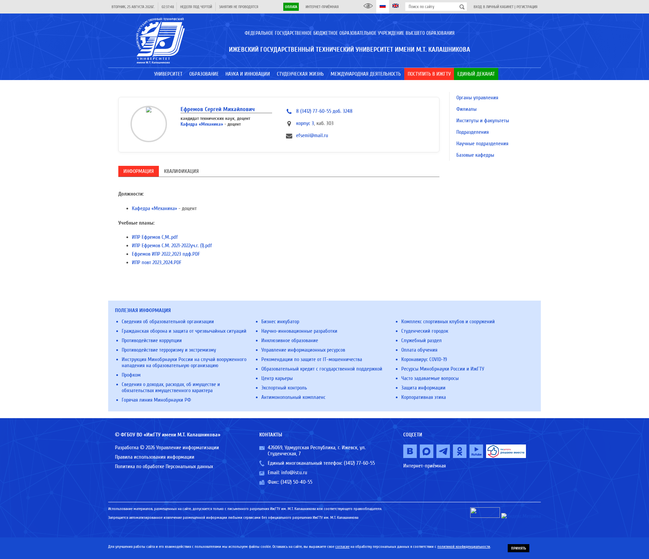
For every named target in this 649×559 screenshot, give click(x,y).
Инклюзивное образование (289, 340)
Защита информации (423, 388)
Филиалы (466, 109)
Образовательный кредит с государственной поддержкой (321, 369)
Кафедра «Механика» (202, 124)
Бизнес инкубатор (280, 322)
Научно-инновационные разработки (299, 331)
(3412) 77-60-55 (359, 463)
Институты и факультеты (482, 121)
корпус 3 (305, 123)
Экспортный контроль (284, 388)
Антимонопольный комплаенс (293, 397)
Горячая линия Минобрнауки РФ (156, 400)
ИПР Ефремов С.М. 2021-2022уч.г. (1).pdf (172, 246)
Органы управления (477, 98)
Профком (131, 375)
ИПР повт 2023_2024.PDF (157, 262)
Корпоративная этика (423, 397)
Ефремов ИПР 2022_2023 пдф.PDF (166, 254)
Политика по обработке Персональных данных (164, 466)
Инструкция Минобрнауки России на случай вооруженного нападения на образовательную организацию (184, 362)
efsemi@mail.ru (312, 135)
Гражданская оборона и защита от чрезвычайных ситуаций (184, 331)
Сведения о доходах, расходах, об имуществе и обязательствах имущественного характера (171, 387)
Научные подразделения (482, 144)
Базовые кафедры (475, 155)
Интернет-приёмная (322, 6)
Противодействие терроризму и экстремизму (169, 350)
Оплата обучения (419, 350)
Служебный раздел (421, 340)
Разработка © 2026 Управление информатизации (167, 447)
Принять (518, 548)
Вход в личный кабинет (493, 6)
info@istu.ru (294, 472)
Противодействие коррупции (152, 340)
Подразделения (472, 132)
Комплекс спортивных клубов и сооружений (448, 322)
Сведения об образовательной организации (168, 322)
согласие (342, 546)
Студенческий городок (424, 331)
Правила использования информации (154, 457)
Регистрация (526, 6)
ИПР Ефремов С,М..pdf (155, 237)
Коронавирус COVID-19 (424, 359)
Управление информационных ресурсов (303, 350)
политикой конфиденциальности (463, 546)
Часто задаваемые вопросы (430, 378)
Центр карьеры (277, 378)
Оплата (291, 6)
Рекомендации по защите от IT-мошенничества (311, 359)
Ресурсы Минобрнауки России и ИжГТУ (442, 369)
